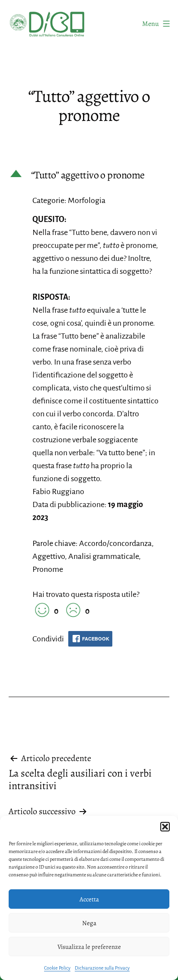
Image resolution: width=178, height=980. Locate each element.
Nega (89, 923)
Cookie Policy (57, 967)
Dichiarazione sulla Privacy (102, 967)
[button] (165, 826)
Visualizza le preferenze (89, 946)
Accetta (89, 899)
